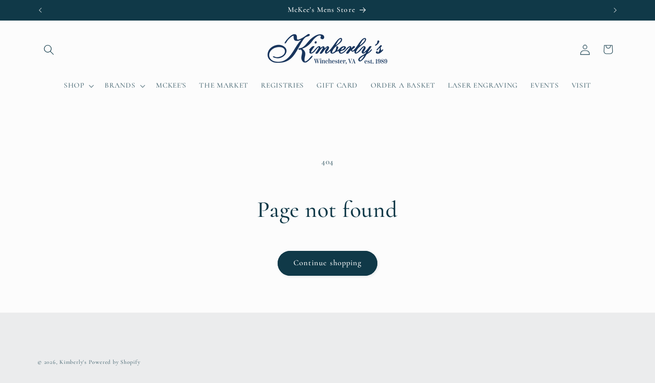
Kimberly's (73, 362)
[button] (48, 49)
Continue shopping (327, 263)
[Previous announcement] (40, 10)
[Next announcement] (615, 10)
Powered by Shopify (114, 362)
